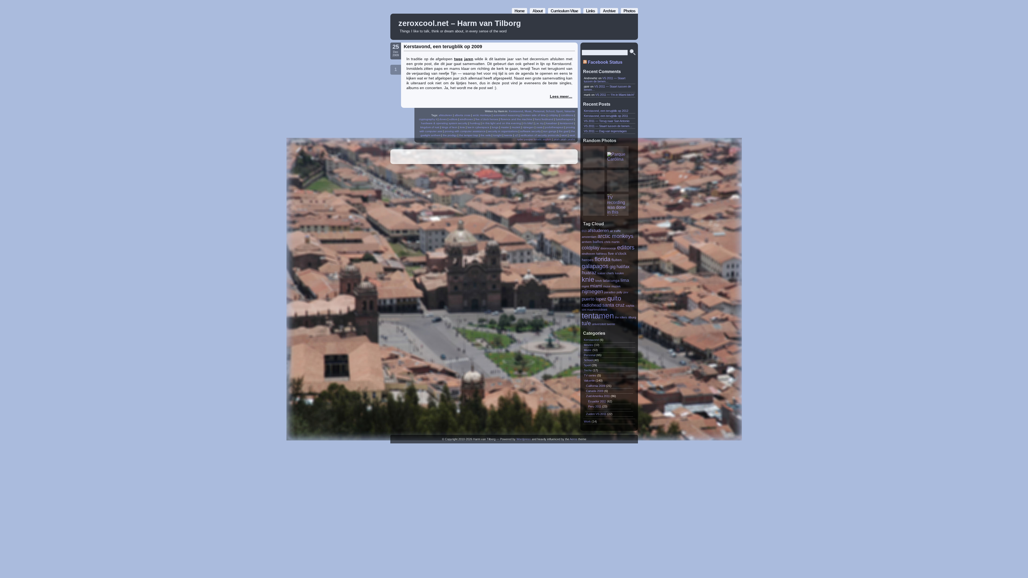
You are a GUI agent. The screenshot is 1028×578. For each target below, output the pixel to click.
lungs (495, 127)
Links (590, 11)
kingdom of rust (429, 127)
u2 (516, 135)
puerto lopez (594, 298)
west (564, 135)
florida (602, 259)
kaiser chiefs (606, 273)
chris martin (611, 242)
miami (596, 285)
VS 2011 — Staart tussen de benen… (604, 80)
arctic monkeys (482, 115)
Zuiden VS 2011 (596, 414)
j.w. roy (539, 123)
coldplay (553, 115)
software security (530, 131)
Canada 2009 (594, 391)
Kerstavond (516, 111)
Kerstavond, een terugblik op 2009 (443, 46)
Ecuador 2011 (597, 401)
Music (528, 111)
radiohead (591, 305)
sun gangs (549, 131)
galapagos (595, 266)
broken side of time (534, 115)
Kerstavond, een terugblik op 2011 (606, 115)
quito (614, 298)
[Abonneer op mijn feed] (622, 27)
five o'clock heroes (486, 119)
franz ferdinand (544, 119)
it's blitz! (528, 123)
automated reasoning (506, 115)
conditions (567, 115)
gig (612, 266)
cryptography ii (428, 119)
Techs (588, 370)
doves (443, 119)
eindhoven (466, 119)
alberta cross (462, 115)
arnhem (587, 242)
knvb (598, 280)
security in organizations (503, 131)
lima (625, 280)
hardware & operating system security (444, 123)
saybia (630, 305)
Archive (609, 11)
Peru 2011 (594, 406)
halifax (623, 266)
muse (606, 286)
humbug (475, 123)
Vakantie (569, 111)
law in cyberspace (478, 127)
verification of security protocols (539, 135)
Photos (629, 11)
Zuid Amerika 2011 (598, 396)
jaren (468, 59)
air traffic (615, 231)
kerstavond (566, 123)
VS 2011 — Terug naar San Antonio (606, 121)
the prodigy (450, 135)
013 (584, 231)
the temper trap (468, 135)
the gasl (564, 131)
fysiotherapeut (564, 119)
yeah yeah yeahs (564, 139)
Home (519, 11)
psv (625, 292)
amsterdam (589, 236)
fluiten (616, 260)
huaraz (589, 272)
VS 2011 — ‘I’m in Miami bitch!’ (614, 94)
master (505, 127)
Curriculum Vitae (564, 11)
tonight (497, 135)
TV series (590, 375)
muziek (516, 127)
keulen (619, 273)
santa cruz (613, 305)
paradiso (609, 292)
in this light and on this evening (501, 123)
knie (462, 127)
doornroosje (608, 248)
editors (453, 119)
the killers (621, 317)
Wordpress (523, 439)
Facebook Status (605, 62)
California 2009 (595, 385)
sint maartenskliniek (594, 309)
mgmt (585, 286)
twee (458, 59)
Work (587, 421)
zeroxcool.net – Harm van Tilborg (459, 23)
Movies (588, 345)
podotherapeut (554, 127)
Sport (559, 111)
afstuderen (445, 115)
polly (619, 292)
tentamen (598, 315)
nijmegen (528, 127)
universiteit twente (603, 324)
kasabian (551, 123)
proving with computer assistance (465, 131)
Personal (538, 111)
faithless (601, 253)
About (537, 11)
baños (598, 242)
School (550, 111)
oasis (539, 127)
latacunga (611, 281)
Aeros (573, 439)
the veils (486, 135)
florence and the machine (516, 119)
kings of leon (450, 127)
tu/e (586, 323)
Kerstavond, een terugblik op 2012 (606, 110)
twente (508, 135)
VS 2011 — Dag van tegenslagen (605, 131)
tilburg (632, 317)
